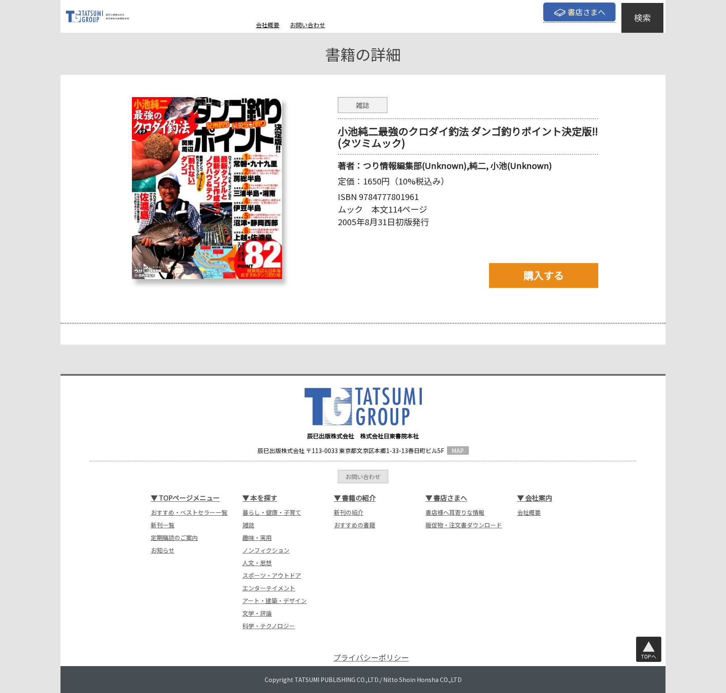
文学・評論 (257, 613)
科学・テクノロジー (268, 626)
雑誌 (248, 525)
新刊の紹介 (348, 512)
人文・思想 (257, 563)
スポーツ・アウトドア (271, 575)
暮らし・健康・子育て (271, 512)
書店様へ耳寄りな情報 (455, 512)
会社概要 (267, 24)
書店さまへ (586, 11)
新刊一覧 (162, 525)
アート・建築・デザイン (274, 600)
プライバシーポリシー (371, 657)
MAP (458, 450)
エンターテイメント (268, 588)
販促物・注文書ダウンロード (464, 525)
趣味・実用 (257, 537)
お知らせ (162, 550)
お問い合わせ (307, 24)
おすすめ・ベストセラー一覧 (189, 512)
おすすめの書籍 (354, 525)
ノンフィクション (265, 550)
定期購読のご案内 (174, 537)
